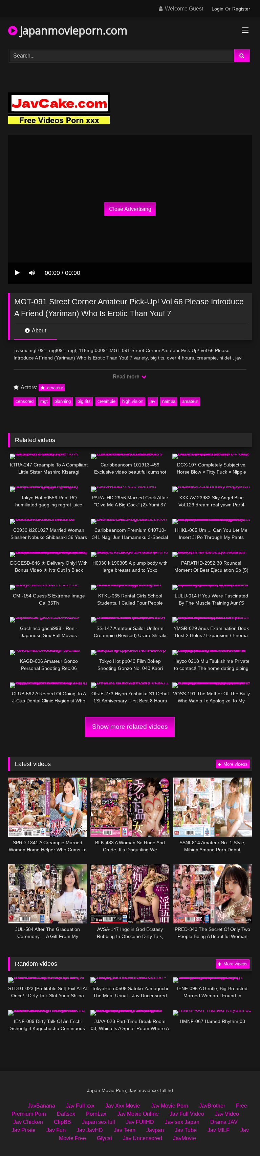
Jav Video (227, 1114)
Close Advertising (130, 209)
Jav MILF (219, 1130)
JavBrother (212, 1106)
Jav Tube (186, 1130)
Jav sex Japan (182, 1122)
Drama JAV (224, 1122)
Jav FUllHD (140, 1122)
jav (152, 401)
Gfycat (104, 1138)
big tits (84, 401)
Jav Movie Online (138, 1114)
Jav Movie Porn (169, 1106)
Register (241, 9)
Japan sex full (98, 1122)
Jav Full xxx (80, 1106)
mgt (44, 401)
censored (25, 401)
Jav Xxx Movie (122, 1106)
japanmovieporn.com (72, 30)
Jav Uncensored (142, 1138)
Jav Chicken (28, 1122)
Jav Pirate (24, 1130)
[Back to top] (239, 1135)
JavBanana (41, 1106)
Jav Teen (124, 1130)
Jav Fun (56, 1130)
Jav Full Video (187, 1114)
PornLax (96, 1114)
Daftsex (66, 1114)
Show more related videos (130, 726)
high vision (132, 401)
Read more (126, 376)
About (38, 330)
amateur (54, 387)
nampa (168, 401)
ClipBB (62, 1122)
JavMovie (184, 1138)
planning (63, 401)
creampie (106, 401)
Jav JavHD (90, 1130)
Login (217, 9)
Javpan (155, 1130)
